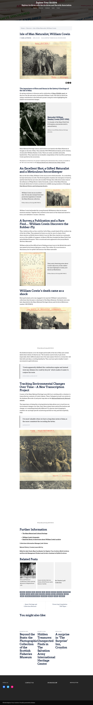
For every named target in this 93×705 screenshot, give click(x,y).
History (48, 594)
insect (53, 594)
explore (22, 594)
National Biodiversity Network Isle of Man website (51, 162)
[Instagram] (70, 83)
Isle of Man (59, 594)
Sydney (33, 702)
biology (28, 592)
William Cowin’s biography (30, 537)
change (38, 592)
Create (58, 8)
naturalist (44, 596)
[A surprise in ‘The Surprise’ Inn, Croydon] (63, 624)
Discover (41, 8)
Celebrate (47, 8)
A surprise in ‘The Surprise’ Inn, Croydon (62, 641)
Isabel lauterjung (26, 37)
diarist (53, 592)
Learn (53, 8)
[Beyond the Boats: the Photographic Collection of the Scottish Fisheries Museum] (28, 624)
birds (33, 592)
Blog (42, 37)
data (43, 592)
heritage (42, 594)
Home (23, 28)
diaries (48, 592)
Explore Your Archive (46, 2)
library (66, 594)
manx (22, 596)
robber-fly (52, 247)
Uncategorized (62, 37)
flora (32, 594)
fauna (27, 594)
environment (66, 592)
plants (56, 596)
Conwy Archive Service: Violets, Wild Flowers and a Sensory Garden (45, 582)
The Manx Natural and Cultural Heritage (34, 533)
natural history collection (32, 596)
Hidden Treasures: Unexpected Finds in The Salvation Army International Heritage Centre (46, 649)
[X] (68, 83)
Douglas (59, 592)
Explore (35, 8)
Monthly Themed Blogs (50, 37)
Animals (22, 592)
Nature (50, 596)
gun (37, 594)
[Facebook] (66, 83)
